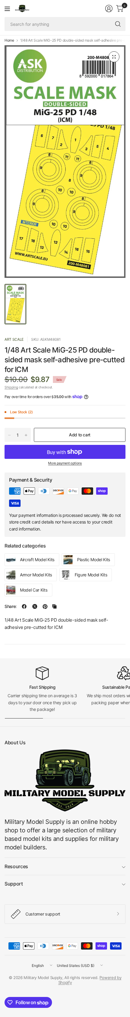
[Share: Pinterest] (45, 606)
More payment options (65, 463)
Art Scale (14, 339)
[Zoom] (114, 56)
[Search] (117, 24)
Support (14, 884)
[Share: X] (35, 606)
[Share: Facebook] (24, 606)
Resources (16, 866)
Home (9, 40)
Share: (11, 606)
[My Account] (108, 8)
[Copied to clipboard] (54, 606)
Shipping (11, 387)
